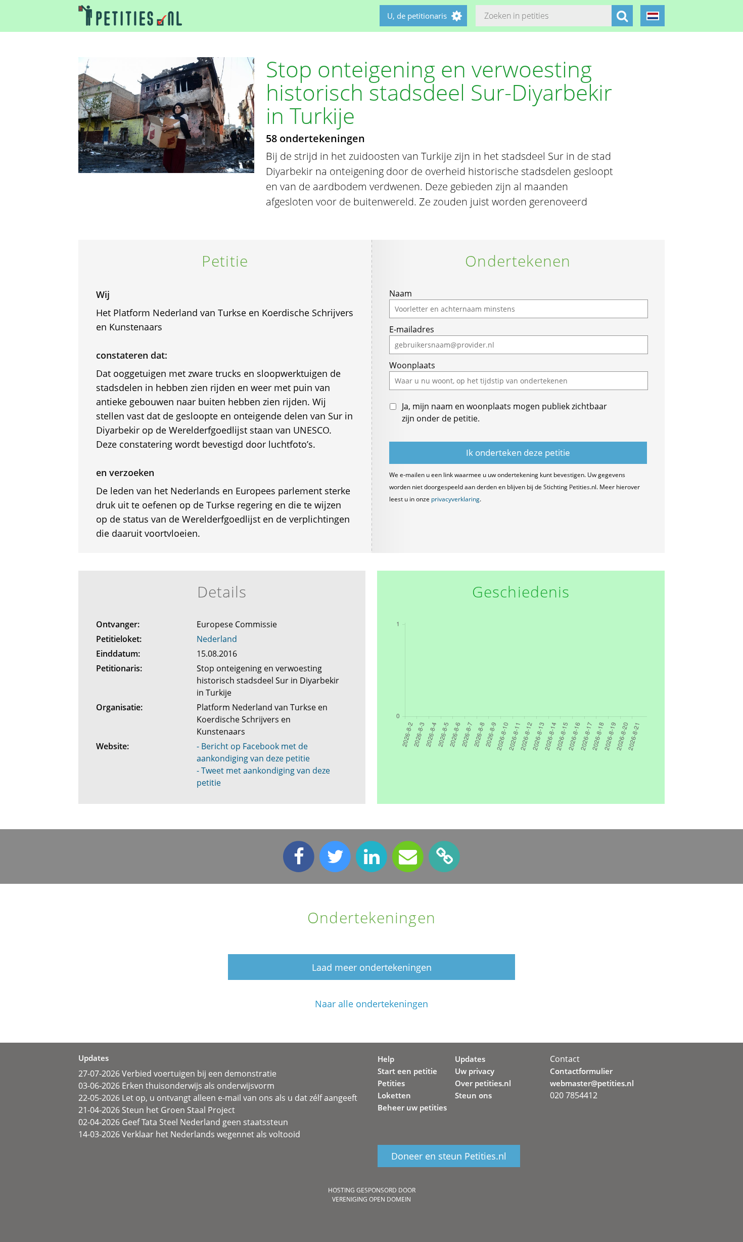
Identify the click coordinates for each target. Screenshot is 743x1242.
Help (386, 1059)
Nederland (217, 639)
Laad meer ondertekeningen (372, 967)
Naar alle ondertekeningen (371, 1004)
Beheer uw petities (412, 1107)
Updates (470, 1059)
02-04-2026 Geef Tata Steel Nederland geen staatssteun (183, 1122)
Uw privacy (474, 1071)
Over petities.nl (483, 1083)
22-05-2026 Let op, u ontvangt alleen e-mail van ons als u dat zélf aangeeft (217, 1097)
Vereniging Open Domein (371, 1199)
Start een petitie (407, 1071)
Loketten (394, 1095)
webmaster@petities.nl (592, 1083)
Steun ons (473, 1095)
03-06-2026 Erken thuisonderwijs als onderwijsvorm (176, 1085)
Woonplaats (412, 365)
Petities (391, 1083)
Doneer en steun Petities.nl (448, 1156)
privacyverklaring (455, 499)
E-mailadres (411, 329)
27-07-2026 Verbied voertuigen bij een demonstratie (177, 1073)
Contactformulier (581, 1071)
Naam (400, 293)
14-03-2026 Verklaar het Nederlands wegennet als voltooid (189, 1134)
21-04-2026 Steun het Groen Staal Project (156, 1110)
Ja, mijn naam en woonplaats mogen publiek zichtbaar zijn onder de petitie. (504, 412)
